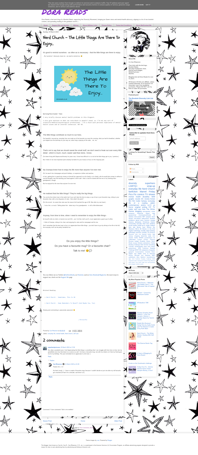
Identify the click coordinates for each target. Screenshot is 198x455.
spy (130, 259)
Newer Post (47, 421)
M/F (143, 217)
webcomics (145, 218)
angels (131, 230)
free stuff (147, 262)
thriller (136, 237)
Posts (133, 169)
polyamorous (132, 248)
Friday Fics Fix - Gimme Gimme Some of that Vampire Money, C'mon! (145, 368)
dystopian (138, 222)
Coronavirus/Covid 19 (147, 215)
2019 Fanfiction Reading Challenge (141, 259)
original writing (141, 207)
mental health (60, 333)
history (153, 222)
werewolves (146, 243)
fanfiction (133, 191)
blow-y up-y (135, 262)
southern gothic (139, 264)
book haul (147, 246)
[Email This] (73, 331)
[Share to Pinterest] (81, 331)
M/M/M (141, 237)
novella (143, 230)
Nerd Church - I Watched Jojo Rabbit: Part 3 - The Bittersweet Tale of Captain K (146, 285)
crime (153, 211)
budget (137, 241)
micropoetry (146, 211)
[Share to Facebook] (79, 331)
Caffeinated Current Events (138, 239)
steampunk (140, 260)
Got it (148, 5)
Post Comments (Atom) (87, 427)
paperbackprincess (54, 347)
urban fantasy (150, 230)
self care (75, 333)
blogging (138, 211)
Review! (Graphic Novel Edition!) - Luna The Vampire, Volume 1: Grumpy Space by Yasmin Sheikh (145, 316)
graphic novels (134, 199)
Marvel (143, 191)
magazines (131, 260)
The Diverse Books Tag (144, 343)
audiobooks (132, 257)
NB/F (153, 255)
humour (147, 220)
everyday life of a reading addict (142, 202)
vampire (148, 217)
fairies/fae (144, 236)
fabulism (143, 257)
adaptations (145, 250)
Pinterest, (80, 275)
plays (135, 260)
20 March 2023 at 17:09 (68, 347)
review (147, 199)
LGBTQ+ (133, 186)
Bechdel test (139, 255)
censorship (132, 223)
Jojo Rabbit (137, 253)
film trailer (136, 201)
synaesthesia (148, 237)
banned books (146, 234)
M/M (153, 197)
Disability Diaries (145, 241)
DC (142, 199)
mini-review (138, 217)
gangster (131, 252)
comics (140, 194)
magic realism (150, 225)
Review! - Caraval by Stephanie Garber (144, 293)
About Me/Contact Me (143, 25)
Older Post (118, 421)
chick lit (145, 253)
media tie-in (141, 225)
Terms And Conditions (124, 25)
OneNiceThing (146, 260)
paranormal (132, 215)
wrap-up (151, 186)
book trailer (141, 262)
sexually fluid (141, 223)
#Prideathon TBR (142, 303)
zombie (144, 232)
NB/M (153, 259)
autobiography (139, 246)
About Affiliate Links (90, 25)
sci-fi (149, 205)
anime (130, 262)
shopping (137, 236)
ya (154, 205)
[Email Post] (69, 330)
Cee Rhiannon (57, 364)
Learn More (139, 5)
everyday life (51, 333)
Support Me (65, 277)
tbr (154, 237)
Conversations (139, 252)
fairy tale (132, 227)
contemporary (134, 205)
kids (153, 213)
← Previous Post (82, 319)
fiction (152, 199)
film (130, 201)
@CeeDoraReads (69, 275)
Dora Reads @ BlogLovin (97, 275)
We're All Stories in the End (145, 229)
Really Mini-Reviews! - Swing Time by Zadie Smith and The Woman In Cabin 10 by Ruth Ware (146, 325)
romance (131, 213)
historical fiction (143, 213)
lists (143, 209)
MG (140, 250)
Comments (135, 172)
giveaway (152, 262)
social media (133, 225)
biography (152, 250)
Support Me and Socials (60, 25)
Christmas (146, 222)
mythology (136, 230)
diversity (133, 183)
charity (153, 246)
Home (46, 25)
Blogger (109, 440)
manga (152, 220)
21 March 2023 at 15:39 (72, 364)
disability (146, 197)
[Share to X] (77, 331)
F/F (150, 207)
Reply (49, 356)
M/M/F (137, 250)
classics (131, 222)
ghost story (140, 220)
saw (98, 440)
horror (131, 207)
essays (135, 243)
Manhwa (147, 255)
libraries (140, 243)
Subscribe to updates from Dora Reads (141, 134)
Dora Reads (63, 11)
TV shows (150, 194)
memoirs (138, 232)
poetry (143, 205)
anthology (132, 232)
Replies (52, 360)
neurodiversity (151, 257)
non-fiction (137, 218)
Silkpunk (153, 260)
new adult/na (150, 223)
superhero (150, 183)
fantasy (144, 201)
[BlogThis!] (75, 331)
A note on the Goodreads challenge (140, 363)
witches (131, 217)
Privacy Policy (107, 25)
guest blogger (132, 264)
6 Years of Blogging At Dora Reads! (144, 354)
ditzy (138, 257)
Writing (75, 25)
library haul (141, 227)
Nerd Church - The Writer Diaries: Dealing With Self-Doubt (145, 335)
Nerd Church (68, 333)
